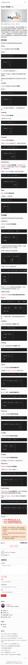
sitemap (19, 661)
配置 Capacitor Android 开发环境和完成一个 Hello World (11, 638)
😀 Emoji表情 (4, 576)
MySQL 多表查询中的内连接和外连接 (13, 523)
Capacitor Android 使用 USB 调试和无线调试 (9, 636)
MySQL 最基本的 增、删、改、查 (12, 519)
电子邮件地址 (4, 584)
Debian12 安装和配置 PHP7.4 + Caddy (8, 652)
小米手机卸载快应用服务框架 (6, 648)
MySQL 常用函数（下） (5, 555)
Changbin (13, 24)
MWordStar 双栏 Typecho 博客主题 (8, 552)
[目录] (25, 658)
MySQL (22, 542)
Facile (21, 663)
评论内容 (3, 563)
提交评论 (3, 595)
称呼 (2, 579)
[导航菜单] (25, 2)
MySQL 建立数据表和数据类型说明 (12, 521)
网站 (2, 589)
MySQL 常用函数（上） (7, 7)
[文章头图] (14, 15)
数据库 (3, 543)
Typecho (13, 663)
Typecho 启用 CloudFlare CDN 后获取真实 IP (9, 634)
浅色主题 (4, 624)
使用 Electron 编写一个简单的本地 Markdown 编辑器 (10, 654)
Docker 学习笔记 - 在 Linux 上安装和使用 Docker (10, 643)
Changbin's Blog (5, 2)
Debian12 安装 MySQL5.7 (6, 650)
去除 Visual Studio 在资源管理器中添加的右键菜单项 (10, 646)
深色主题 (4, 626)
